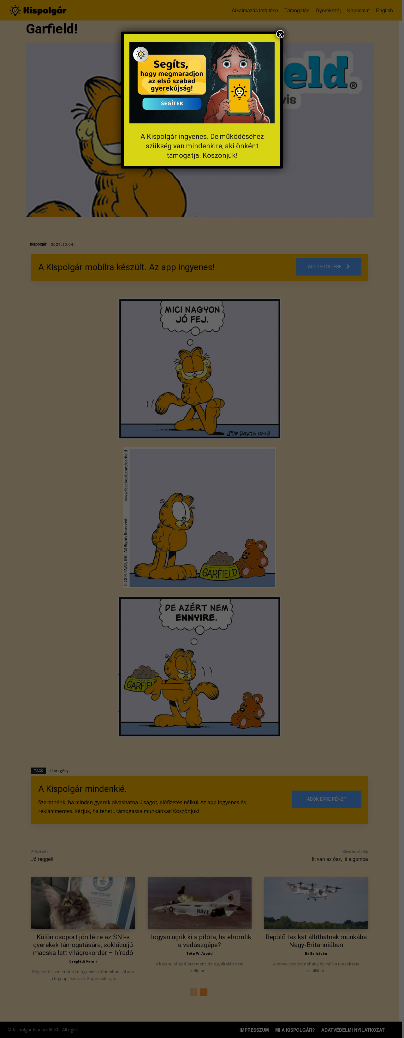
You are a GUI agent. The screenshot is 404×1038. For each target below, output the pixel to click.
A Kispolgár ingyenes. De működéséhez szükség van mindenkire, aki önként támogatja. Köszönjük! (202, 146)
